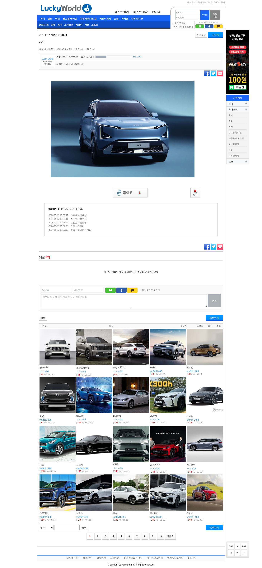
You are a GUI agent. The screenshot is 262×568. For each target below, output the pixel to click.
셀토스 (79, 513)
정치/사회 (44, 24)
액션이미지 (105, 18)
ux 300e (79, 416)
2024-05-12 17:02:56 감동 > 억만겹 (66, 226)
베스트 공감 (140, 11)
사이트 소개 (73, 558)
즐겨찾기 (191, 2)
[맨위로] (231, 546)
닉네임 (45, 290)
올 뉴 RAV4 (155, 464)
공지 (223, 2)
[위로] (237, 546)
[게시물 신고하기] (195, 192)
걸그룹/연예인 (70, 18)
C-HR (115, 464)
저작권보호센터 (175, 558)
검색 (84, 527)
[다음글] (244, 553)
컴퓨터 (79, 24)
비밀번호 (78, 290)
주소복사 (201, 35)
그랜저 (79, 464)
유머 (42, 18)
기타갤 (124, 18)
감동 (87, 24)
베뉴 (115, 513)
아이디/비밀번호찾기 (183, 27)
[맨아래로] (244, 546)
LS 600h (117, 416)
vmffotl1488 (156, 371)
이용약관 (114, 558)
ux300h (153, 416)
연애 (53, 24)
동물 (116, 18)
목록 (43, 318)
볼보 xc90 (44, 367)
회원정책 (101, 558)
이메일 (220, 73)
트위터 (213, 73)
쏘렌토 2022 (118, 367)
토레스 (153, 367)
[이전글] (231, 553)
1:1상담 (192, 558)
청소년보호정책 (155, 558)
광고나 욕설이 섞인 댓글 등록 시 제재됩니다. (65, 297)
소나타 (190, 416)
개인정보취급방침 (133, 558)
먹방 (57, 18)
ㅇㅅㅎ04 (44, 371)
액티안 (190, 367)
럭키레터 (202, 2)
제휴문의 (87, 558)
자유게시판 (137, 18)
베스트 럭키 (122, 11)
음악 (60, 24)
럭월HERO (213, 2)
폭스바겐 (154, 513)
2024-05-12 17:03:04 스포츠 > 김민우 (68, 222)
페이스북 (207, 73)
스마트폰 (68, 24)
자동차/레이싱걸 (88, 18)
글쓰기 (215, 35)
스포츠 (94, 24)
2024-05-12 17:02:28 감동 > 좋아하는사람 (70, 230)
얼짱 (50, 18)
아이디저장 (181, 23)
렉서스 (190, 513)
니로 (42, 464)
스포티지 (44, 513)
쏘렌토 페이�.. (83, 367)
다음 (169, 536)
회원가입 (215, 15)
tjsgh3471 (61, 56)
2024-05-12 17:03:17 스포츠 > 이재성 (68, 215)
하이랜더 (191, 464)
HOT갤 (156, 11)
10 (160, 536)
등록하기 (214, 318)
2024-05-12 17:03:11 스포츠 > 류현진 (68, 219)
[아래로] (237, 553)
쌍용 (42, 416)
